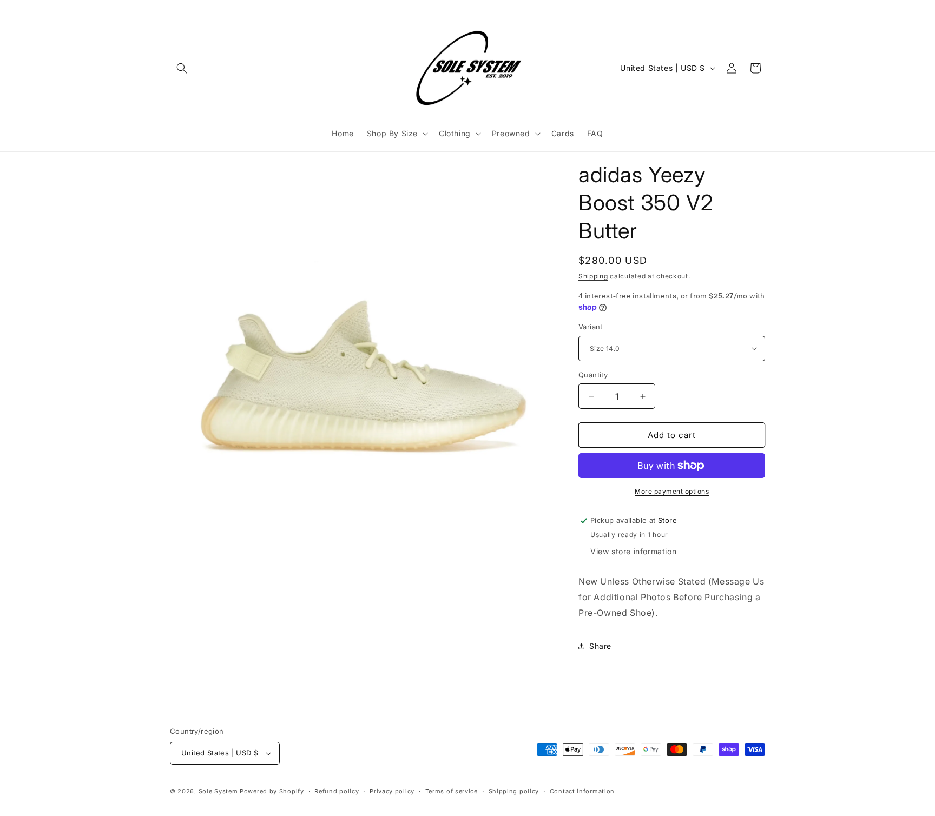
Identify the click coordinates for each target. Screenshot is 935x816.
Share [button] (600, 646)
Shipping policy (514, 791)
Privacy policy (392, 791)
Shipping (593, 276)
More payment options (672, 491)
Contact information (582, 791)
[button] (182, 68)
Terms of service (451, 791)
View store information (633, 551)
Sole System (218, 791)
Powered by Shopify (272, 791)
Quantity (593, 374)
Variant (590, 326)
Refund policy (336, 791)
